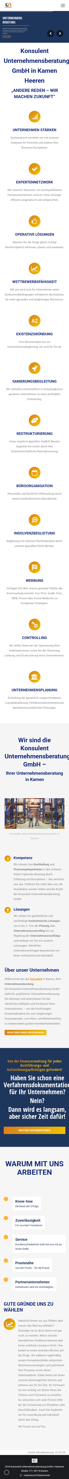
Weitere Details (7, 36)
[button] (6, 1472)
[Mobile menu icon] (63, 5)
